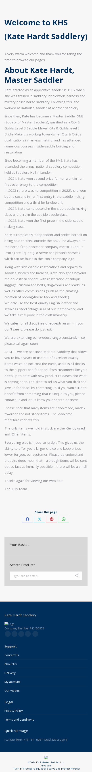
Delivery (10, 673)
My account (12, 682)
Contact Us (11, 655)
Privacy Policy (13, 711)
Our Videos (12, 691)
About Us (10, 664)
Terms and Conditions (19, 720)
